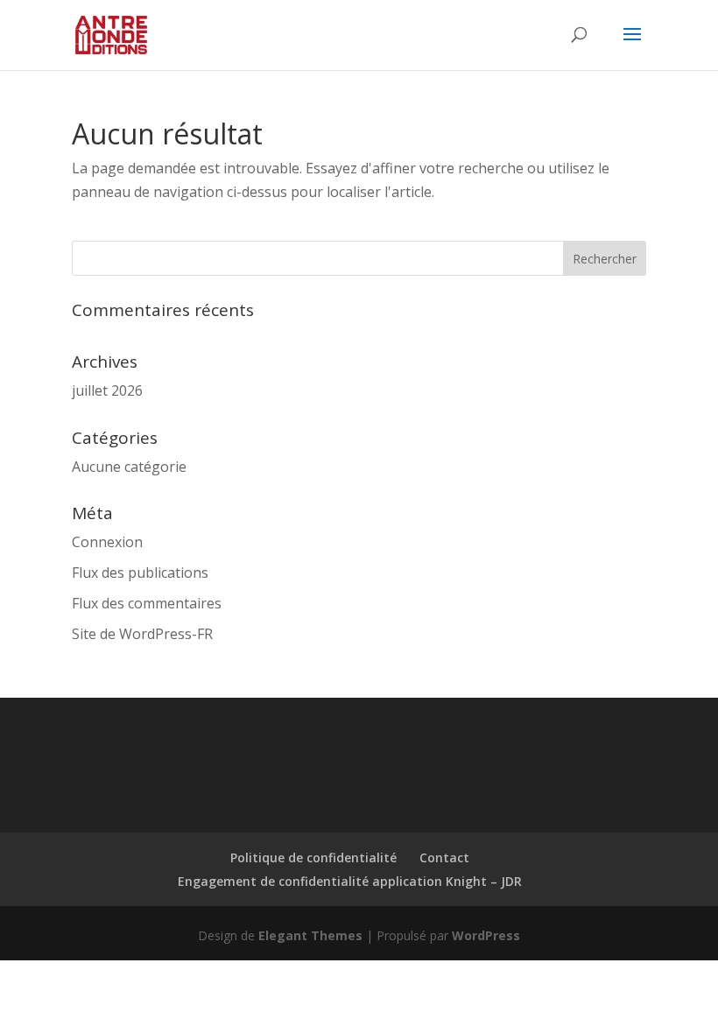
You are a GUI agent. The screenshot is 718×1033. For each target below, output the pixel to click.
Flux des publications (140, 572)
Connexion (107, 542)
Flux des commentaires (147, 603)
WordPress (486, 935)
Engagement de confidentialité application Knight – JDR (350, 881)
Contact (444, 857)
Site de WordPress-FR (142, 633)
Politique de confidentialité (313, 857)
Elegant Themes (310, 935)
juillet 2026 (107, 390)
